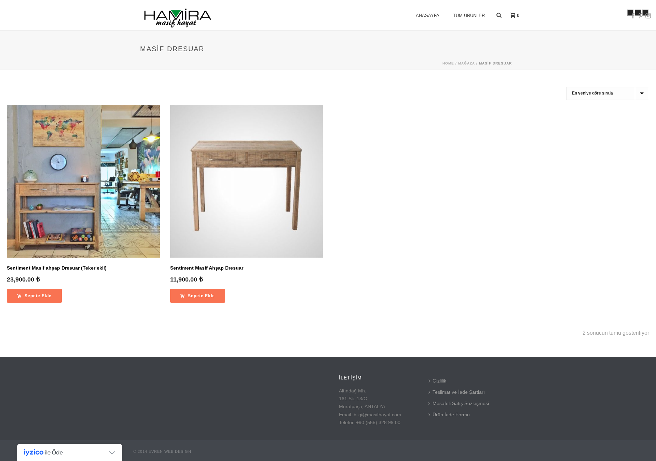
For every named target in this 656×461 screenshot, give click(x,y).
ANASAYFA (427, 15)
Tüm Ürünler (469, 15)
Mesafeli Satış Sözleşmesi (461, 403)
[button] (34, 296)
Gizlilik (439, 381)
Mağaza (466, 63)
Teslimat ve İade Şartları (459, 392)
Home (448, 63)
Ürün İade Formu (451, 414)
